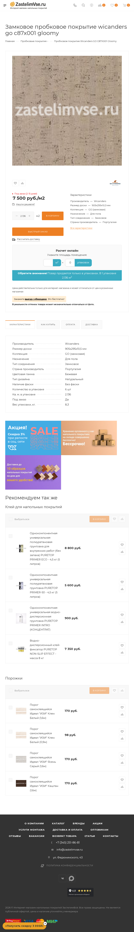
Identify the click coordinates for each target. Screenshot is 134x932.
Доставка (91, 324)
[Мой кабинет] (91, 5)
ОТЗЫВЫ (15, 836)
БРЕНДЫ (79, 823)
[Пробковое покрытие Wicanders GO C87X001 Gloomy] (67, 111)
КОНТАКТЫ (110, 836)
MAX (71, 878)
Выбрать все (21, 519)
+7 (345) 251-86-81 (68, 842)
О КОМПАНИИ (34, 823)
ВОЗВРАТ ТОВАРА (64, 836)
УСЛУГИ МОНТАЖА (31, 829)
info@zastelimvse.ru (70, 849)
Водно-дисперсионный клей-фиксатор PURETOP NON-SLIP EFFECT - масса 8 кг (45, 649)
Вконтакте (62, 878)
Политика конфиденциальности (69, 865)
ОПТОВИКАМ (99, 829)
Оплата (70, 324)
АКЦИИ (98, 823)
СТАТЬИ (90, 836)
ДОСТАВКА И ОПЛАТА (68, 829)
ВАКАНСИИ (36, 836)
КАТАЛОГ (58, 823)
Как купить (48, 324)
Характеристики (20, 324)
